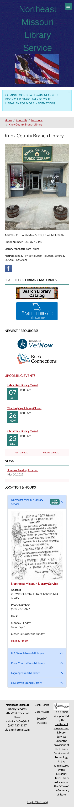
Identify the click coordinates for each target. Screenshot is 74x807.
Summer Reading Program (22, 470)
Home (8, 120)
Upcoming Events (20, 376)
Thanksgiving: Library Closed (24, 408)
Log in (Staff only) (37, 802)
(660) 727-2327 (17, 725)
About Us (21, 120)
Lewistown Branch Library (26, 682)
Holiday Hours (19, 640)
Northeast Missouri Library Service (34, 501)
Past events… (21, 452)
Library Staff (41, 711)
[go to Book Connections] (37, 358)
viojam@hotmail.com (17, 729)
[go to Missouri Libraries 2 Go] (37, 310)
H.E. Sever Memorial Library (27, 653)
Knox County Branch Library (28, 663)
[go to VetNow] (37, 343)
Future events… (51, 452)
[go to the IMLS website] (61, 706)
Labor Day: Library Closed (22, 385)
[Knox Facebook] (8, 268)
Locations (37, 120)
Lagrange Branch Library (25, 672)
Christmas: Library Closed (22, 431)
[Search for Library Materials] (37, 293)
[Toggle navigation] (68, 6)
